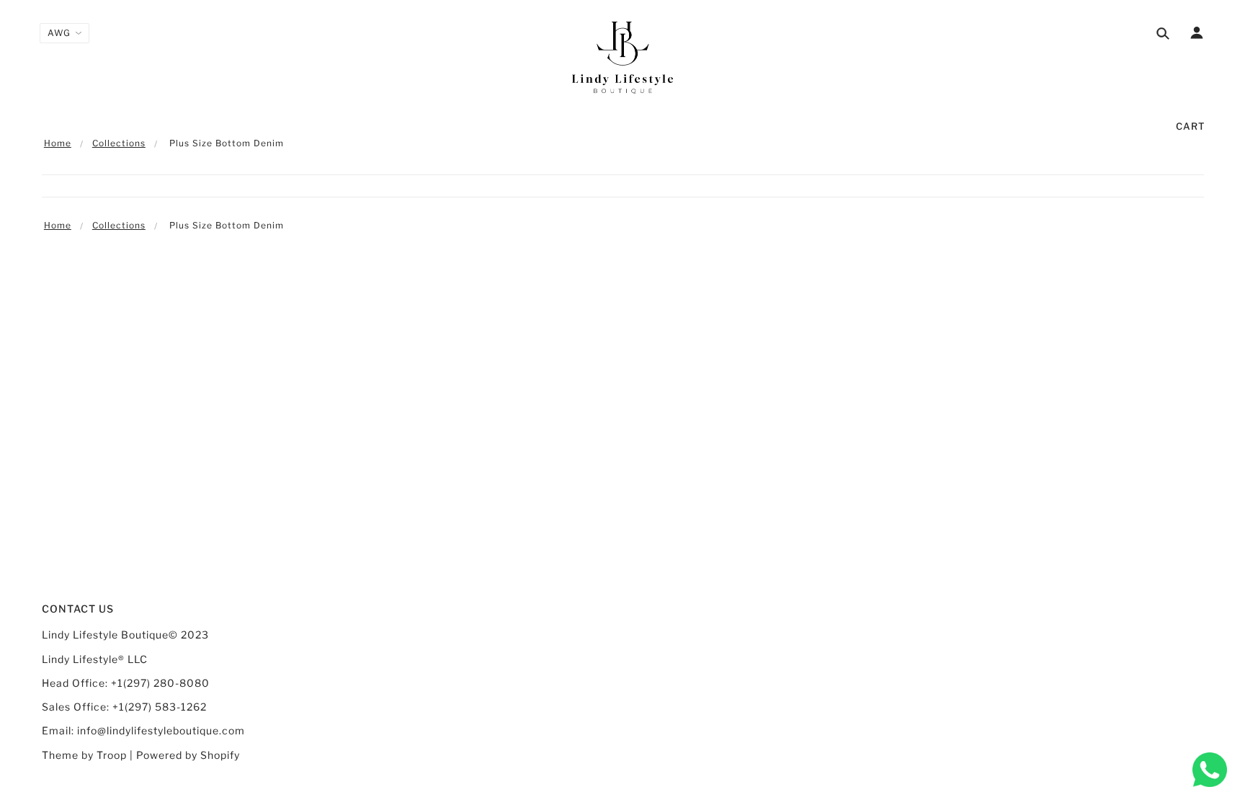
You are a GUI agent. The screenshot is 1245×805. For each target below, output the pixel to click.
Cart (1190, 126)
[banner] (622, 58)
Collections (119, 143)
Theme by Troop (84, 755)
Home (57, 143)
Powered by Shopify (188, 755)
